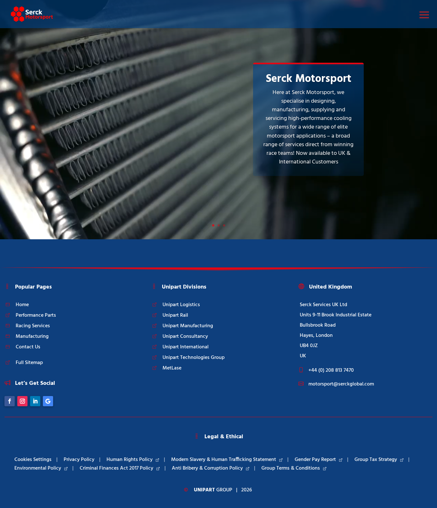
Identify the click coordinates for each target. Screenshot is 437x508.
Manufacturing (32, 336)
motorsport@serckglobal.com (341, 384)
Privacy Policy (79, 460)
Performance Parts (36, 315)
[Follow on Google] (48, 401)
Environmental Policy (37, 468)
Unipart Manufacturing (188, 326)
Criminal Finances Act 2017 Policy (116, 468)
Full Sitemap (29, 363)
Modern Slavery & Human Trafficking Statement (223, 460)
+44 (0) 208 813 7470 (331, 370)
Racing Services (33, 326)
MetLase (172, 368)
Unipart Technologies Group (194, 357)
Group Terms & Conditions (290, 468)
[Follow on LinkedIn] (35, 401)
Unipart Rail (175, 315)
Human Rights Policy (130, 460)
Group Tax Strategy (375, 460)
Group (213, 490)
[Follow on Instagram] (22, 401)
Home (22, 305)
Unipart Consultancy (185, 336)
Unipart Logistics (181, 305)
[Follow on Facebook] (9, 401)
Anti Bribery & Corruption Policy (207, 468)
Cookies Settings (33, 460)
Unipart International (186, 347)
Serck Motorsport (308, 79)
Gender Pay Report (315, 460)
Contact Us (28, 347)
